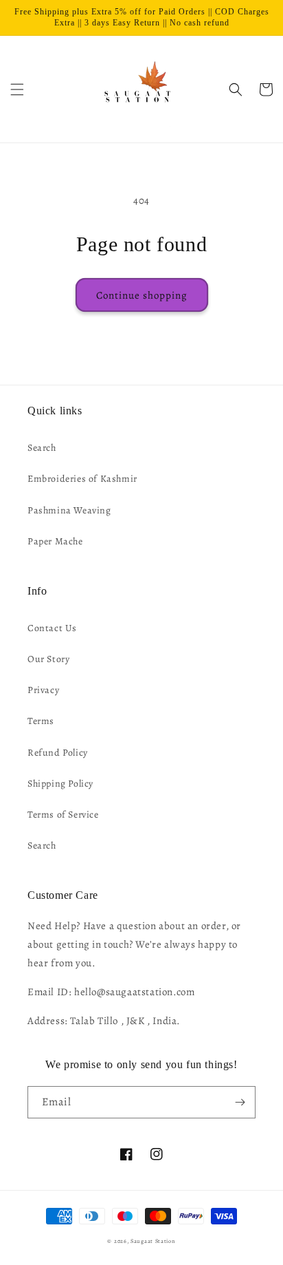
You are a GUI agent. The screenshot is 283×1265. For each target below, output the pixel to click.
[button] (17, 89)
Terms (40, 720)
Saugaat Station (153, 1241)
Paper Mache (55, 541)
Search (41, 447)
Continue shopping (142, 295)
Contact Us (52, 628)
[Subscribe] (240, 1102)
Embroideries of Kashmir (82, 478)
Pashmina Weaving (69, 510)
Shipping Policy (60, 783)
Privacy (43, 690)
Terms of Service (63, 814)
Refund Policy (57, 752)
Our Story (48, 659)
